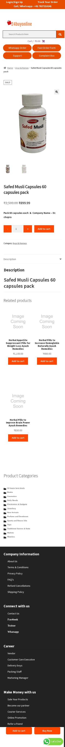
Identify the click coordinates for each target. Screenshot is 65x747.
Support (17, 55)
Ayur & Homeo (22, 67)
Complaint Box (46, 55)
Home (10, 67)
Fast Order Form (47, 47)
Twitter (12, 625)
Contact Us (13, 613)
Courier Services (17, 711)
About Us (12, 561)
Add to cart (44, 228)
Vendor (11, 653)
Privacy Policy (15, 573)
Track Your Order (48, 2)
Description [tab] (10, 259)
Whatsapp (13, 632)
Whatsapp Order (17, 47)
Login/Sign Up (14, 2)
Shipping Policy (16, 592)
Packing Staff (14, 671)
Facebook (13, 619)
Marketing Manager (18, 677)
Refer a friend (15, 723)
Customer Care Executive (21, 659)
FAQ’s (11, 579)
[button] (56, 91)
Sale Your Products (18, 699)
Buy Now (47, 730)
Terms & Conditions (18, 567)
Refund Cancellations (19, 585)
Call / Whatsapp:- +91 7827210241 (32, 6)
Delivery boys (15, 665)
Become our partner (18, 705)
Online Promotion (17, 717)
